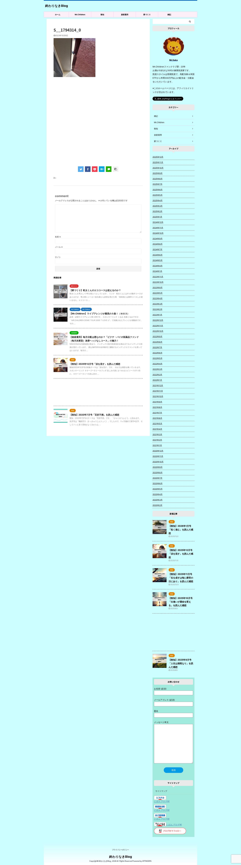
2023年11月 (158, 276)
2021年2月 (157, 440)
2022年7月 (157, 347)
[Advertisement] (98, 102)
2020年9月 (157, 467)
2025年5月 (157, 195)
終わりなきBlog (56, 6)
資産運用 (124, 14)
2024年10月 (158, 233)
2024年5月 (157, 260)
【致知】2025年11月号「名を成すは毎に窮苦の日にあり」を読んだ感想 (181, 578)
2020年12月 (158, 451)
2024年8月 (157, 244)
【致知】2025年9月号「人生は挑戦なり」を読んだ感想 (181, 663)
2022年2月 (157, 374)
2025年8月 (157, 178)
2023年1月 (157, 315)
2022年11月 (158, 325)
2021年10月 (158, 396)
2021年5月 (157, 423)
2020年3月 (157, 500)
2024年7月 (157, 249)
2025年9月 (157, 173)
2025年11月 (158, 162)
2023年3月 (157, 304)
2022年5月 (157, 358)
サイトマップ (161, 791)
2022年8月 (157, 342)
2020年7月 (157, 478)
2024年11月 (158, 227)
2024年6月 (157, 255)
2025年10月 (158, 168)
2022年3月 (157, 369)
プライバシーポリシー (120, 850)
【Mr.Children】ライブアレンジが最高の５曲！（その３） (99, 313)
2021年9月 (157, 402)
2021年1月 (157, 445)
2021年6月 (157, 418)
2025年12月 (158, 157)
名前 (58, 237)
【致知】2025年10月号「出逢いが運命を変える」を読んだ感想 (181, 602)
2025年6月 (157, 189)
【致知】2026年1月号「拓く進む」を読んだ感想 (181, 530)
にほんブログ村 (162, 801)
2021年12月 (158, 385)
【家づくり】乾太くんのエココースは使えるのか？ (95, 290)
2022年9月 (157, 336)
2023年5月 (157, 293)
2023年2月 (157, 309)
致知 (102, 14)
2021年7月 (157, 412)
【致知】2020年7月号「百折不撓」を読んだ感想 (94, 414)
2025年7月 (157, 184)
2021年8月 (157, 407)
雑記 (169, 14)
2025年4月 (157, 200)
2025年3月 (157, 206)
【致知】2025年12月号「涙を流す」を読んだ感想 (95, 364)
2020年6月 (157, 483)
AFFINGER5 (146, 861)
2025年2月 (157, 211)
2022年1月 (157, 380)
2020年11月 (158, 456)
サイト (58, 257)
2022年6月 (157, 353)
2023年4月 (157, 298)
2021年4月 (157, 429)
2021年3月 (157, 434)
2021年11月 (158, 391)
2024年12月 (158, 222)
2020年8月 (157, 472)
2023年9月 (157, 287)
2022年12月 (158, 320)
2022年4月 (157, 364)
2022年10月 (158, 331)
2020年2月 (157, 505)
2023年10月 (158, 282)
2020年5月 (157, 489)
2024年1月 (157, 271)
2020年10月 (158, 461)
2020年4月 (157, 494)
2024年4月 (157, 266)
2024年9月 (157, 238)
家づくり (147, 14)
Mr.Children (80, 14)
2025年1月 (157, 217)
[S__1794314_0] (101, 169)
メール (59, 247)
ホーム (57, 14)
